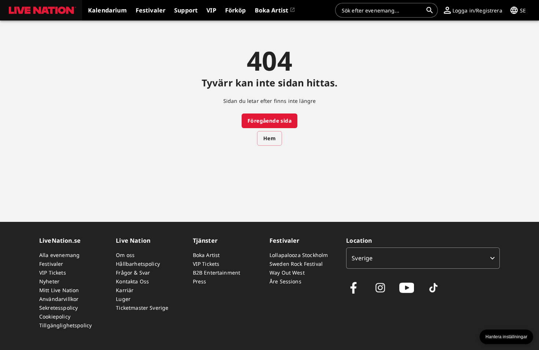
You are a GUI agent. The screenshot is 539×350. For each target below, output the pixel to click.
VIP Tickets (52, 272)
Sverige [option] (362, 258)
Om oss (125, 255)
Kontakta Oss (132, 281)
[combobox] (382, 10)
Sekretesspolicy (58, 307)
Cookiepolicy (54, 316)
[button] (41, 10)
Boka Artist (206, 255)
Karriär (124, 290)
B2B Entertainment (217, 272)
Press (199, 281)
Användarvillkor (58, 298)
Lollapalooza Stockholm (299, 255)
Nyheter (49, 281)
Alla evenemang (59, 255)
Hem (269, 138)
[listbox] (422, 258)
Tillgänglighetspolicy (65, 325)
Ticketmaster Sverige (142, 307)
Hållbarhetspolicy (138, 263)
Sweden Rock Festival (296, 263)
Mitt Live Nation (59, 290)
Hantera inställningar (506, 336)
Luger (123, 298)
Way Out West (287, 272)
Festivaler (51, 263)
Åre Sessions (285, 281)
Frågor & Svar (133, 272)
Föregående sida (269, 120)
